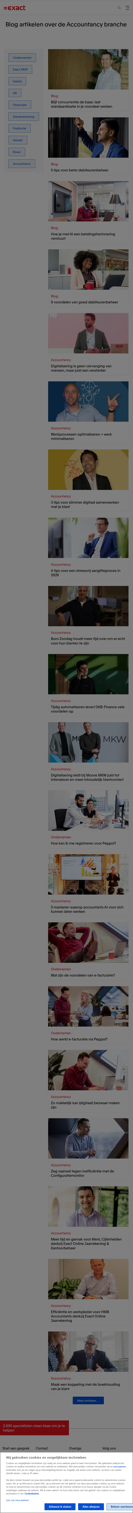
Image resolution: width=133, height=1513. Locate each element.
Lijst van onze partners (17, 1500)
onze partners (119, 1467)
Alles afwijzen (91, 1506)
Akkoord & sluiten (60, 1506)
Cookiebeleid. (32, 1493)
